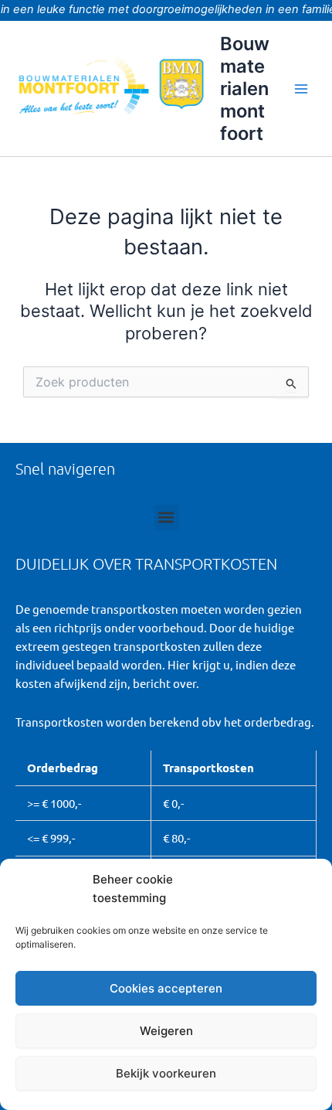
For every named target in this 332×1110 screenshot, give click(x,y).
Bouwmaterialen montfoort (244, 88)
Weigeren (166, 1030)
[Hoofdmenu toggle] (301, 88)
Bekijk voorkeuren (166, 1073)
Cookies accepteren (166, 988)
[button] (166, 517)
